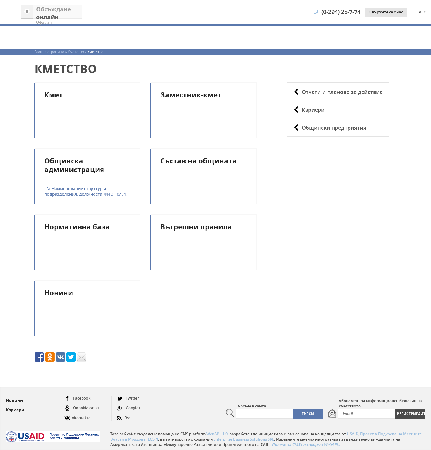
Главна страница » (51, 51)
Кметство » (77, 51)
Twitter (132, 398)
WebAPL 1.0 (217, 434)
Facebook (81, 398)
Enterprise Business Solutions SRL (243, 439)
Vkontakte (81, 417)
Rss (127, 417)
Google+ (133, 407)
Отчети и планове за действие (342, 91)
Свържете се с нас (386, 12)
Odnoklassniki (86, 407)
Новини (14, 400)
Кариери (313, 109)
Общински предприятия (334, 127)
